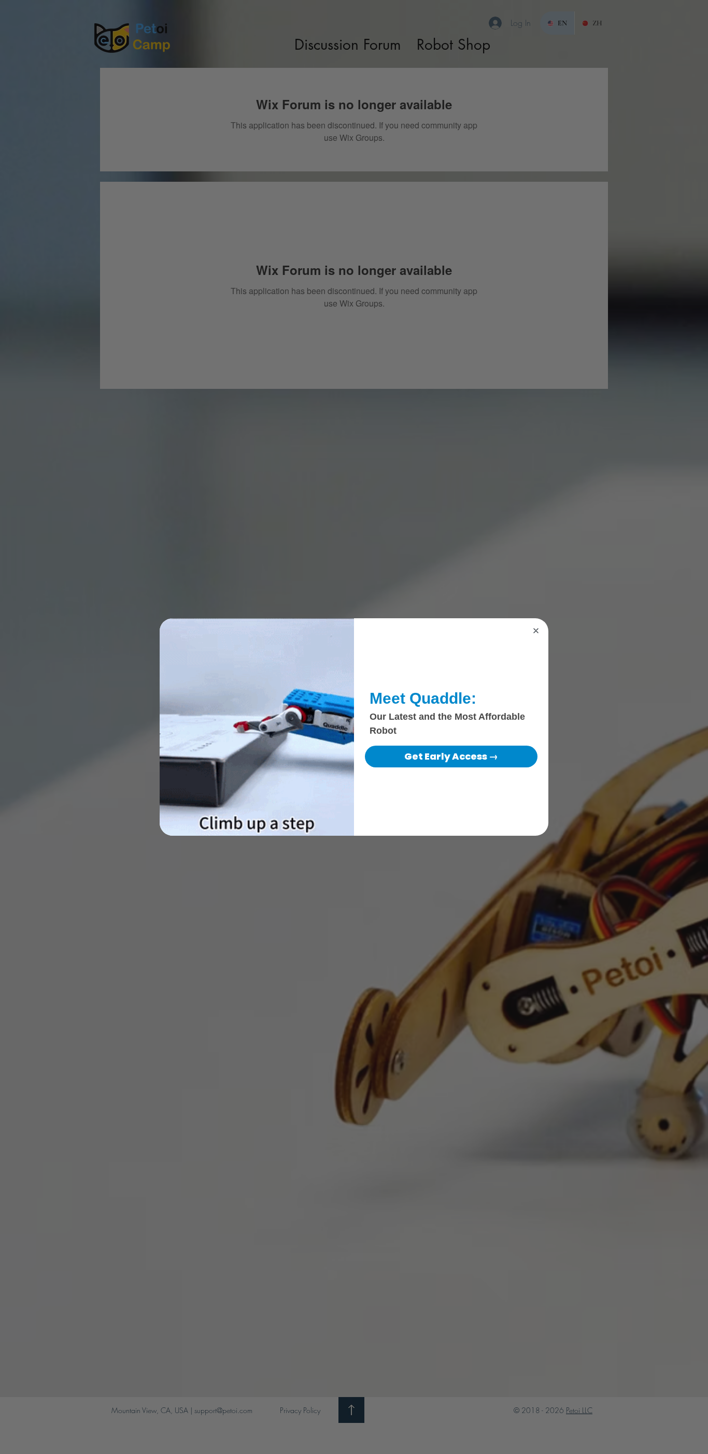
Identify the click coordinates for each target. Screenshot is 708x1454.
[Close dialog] (536, 631)
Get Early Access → (451, 756)
